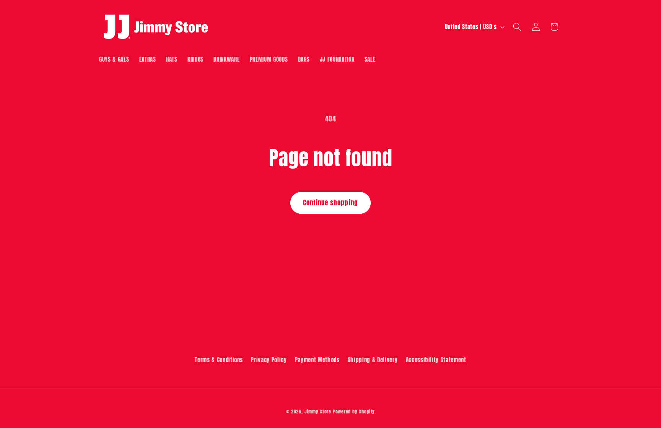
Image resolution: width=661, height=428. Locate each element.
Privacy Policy (269, 359)
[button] (517, 27)
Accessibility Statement (436, 359)
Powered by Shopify (354, 411)
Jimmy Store (317, 411)
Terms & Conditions (219, 359)
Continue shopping (330, 202)
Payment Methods (317, 359)
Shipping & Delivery (373, 359)
